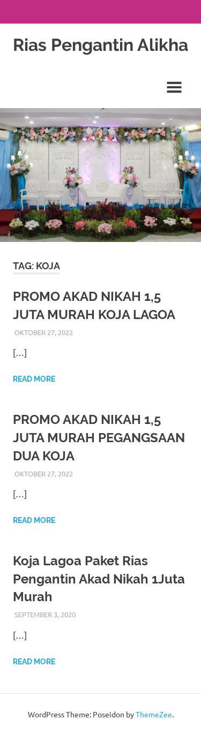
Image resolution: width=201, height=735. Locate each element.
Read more (34, 379)
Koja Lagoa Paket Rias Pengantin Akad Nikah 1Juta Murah (99, 578)
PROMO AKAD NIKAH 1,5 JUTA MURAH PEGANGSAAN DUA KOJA (99, 437)
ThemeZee (154, 714)
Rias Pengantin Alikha (100, 45)
